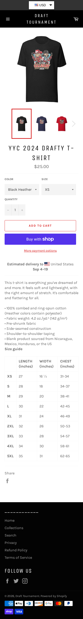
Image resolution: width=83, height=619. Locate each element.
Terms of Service (18, 557)
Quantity (11, 199)
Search (10, 535)
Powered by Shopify (54, 596)
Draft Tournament (41, 19)
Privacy (11, 542)
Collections (14, 528)
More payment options (40, 251)
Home (10, 520)
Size (45, 179)
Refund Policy (16, 550)
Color (9, 179)
